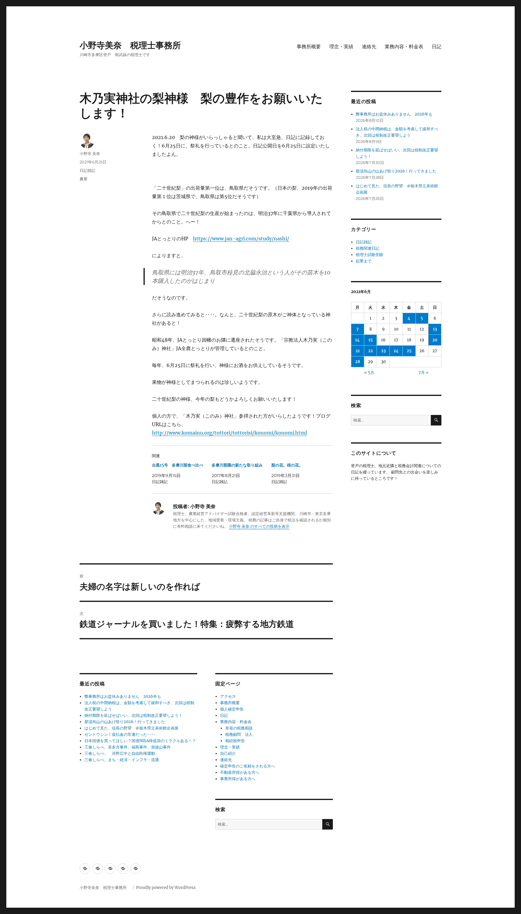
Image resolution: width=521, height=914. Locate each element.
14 (357, 340)
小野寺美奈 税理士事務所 (134, 45)
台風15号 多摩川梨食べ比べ (177, 465)
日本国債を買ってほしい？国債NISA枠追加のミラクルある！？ (140, 740)
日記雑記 (87, 170)
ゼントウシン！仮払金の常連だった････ (120, 734)
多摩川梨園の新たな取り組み (237, 465)
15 (370, 340)
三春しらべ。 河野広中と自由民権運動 (119, 753)
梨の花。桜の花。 (287, 465)
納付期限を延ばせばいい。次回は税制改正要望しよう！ (133, 715)
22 (370, 350)
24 (396, 350)
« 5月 (369, 372)
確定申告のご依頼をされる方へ (247, 766)
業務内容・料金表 (404, 46)
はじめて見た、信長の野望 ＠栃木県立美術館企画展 (131, 728)
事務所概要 (309, 46)
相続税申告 (235, 740)
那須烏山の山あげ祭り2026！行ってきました (124, 721)
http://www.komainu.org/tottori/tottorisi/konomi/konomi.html (229, 433)
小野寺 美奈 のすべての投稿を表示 (259, 526)
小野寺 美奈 (90, 153)
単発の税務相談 (241, 728)
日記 (436, 46)
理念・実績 (341, 46)
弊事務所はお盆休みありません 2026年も (122, 696)
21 (357, 350)
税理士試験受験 (369, 254)
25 (409, 350)
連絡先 (369, 46)
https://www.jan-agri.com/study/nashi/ (241, 239)
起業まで (363, 261)
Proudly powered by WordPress (166, 887)
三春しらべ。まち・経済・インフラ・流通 (121, 759)
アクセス (228, 696)
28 (357, 361)
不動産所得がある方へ (239, 772)
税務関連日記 (367, 248)
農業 (83, 178)
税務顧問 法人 (239, 734)
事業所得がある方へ (237, 778)
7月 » (423, 372)
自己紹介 (228, 753)
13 (435, 329)
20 (434, 340)
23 (383, 350)
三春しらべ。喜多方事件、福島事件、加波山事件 (127, 747)
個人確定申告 (232, 709)
